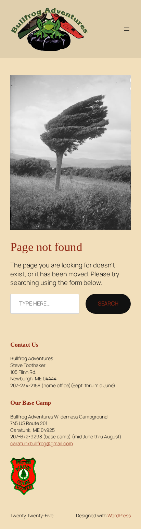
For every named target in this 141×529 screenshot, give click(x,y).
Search (108, 303)
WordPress (119, 515)
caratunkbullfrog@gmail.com (41, 443)
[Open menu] (127, 29)
